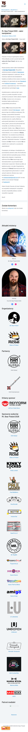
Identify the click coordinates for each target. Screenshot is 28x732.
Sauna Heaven (14, 575)
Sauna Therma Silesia (14, 584)
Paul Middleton (14, 492)
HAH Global (14, 435)
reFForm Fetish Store (14, 408)
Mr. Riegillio (14, 555)
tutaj (18, 88)
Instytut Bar (14, 516)
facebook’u (6, 182)
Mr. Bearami (16, 110)
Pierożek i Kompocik (14, 651)
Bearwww (14, 714)
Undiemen (14, 632)
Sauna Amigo (14, 596)
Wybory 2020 (12, 36)
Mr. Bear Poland (14, 325)
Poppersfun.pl (14, 563)
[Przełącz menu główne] (25, 4)
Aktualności (5, 36)
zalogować (11, 208)
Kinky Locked (14, 470)
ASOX (14, 696)
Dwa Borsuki (14, 504)
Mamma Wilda (14, 685)
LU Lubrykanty (14, 616)
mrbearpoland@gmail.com (10, 177)
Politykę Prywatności (10, 83)
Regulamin (23, 81)
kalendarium (20, 72)
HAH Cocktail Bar (14, 673)
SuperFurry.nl (14, 533)
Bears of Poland (14, 345)
